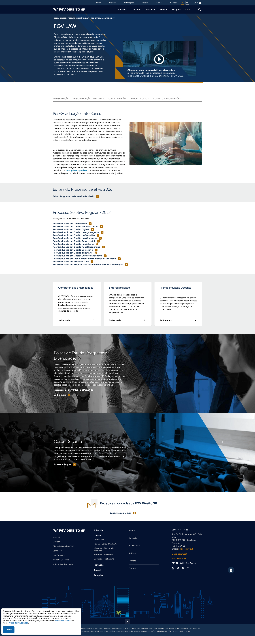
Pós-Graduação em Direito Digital (71, 229)
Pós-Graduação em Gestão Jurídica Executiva (77, 255)
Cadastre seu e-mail (120, 513)
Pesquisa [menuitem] (176, 9)
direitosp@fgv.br (186, 549)
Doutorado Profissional (104, 559)
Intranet (56, 537)
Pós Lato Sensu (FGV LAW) (105, 544)
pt (182, 3)
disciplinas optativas (77, 170)
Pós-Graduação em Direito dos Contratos (75, 238)
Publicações (129, 3)
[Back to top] (127, 621)
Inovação (99, 565)
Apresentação (61, 98)
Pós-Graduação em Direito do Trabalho (74, 235)
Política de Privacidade (63, 564)
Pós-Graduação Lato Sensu (88, 98)
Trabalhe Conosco (61, 560)
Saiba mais (64, 320)
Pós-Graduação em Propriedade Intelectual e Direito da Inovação (88, 264)
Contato (173, 3)
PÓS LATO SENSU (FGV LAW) (78, 18)
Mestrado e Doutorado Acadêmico (104, 549)
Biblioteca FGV (179, 558)
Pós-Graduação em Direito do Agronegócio (76, 232)
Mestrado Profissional (103, 554)
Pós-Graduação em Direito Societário (73, 250)
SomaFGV (57, 551)
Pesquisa (98, 575)
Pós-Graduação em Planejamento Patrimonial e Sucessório (84, 258)
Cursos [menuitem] (135, 9)
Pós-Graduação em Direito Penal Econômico (76, 247)
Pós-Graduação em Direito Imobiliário (73, 244)
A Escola (98, 530)
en (187, 3)
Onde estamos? (179, 554)
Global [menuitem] (163, 9)
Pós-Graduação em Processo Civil (71, 261)
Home (55, 18)
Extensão (112, 3)
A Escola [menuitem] (122, 9)
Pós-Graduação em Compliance (70, 223)
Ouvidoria (57, 542)
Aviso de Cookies (63, 620)
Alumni (98, 3)
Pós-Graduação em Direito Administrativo (75, 226)
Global (97, 570)
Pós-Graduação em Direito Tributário (73, 253)
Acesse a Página (62, 464)
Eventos (159, 3)
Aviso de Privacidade (18, 623)
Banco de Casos (140, 98)
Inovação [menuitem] (150, 9)
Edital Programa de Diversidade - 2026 (73, 196)
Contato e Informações (167, 98)
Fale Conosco (59, 555)
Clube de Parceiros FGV (63, 546)
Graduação (99, 539)
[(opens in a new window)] (173, 568)
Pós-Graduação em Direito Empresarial (74, 241)
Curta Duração (117, 98)
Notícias (145, 3)
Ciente (9, 630)
